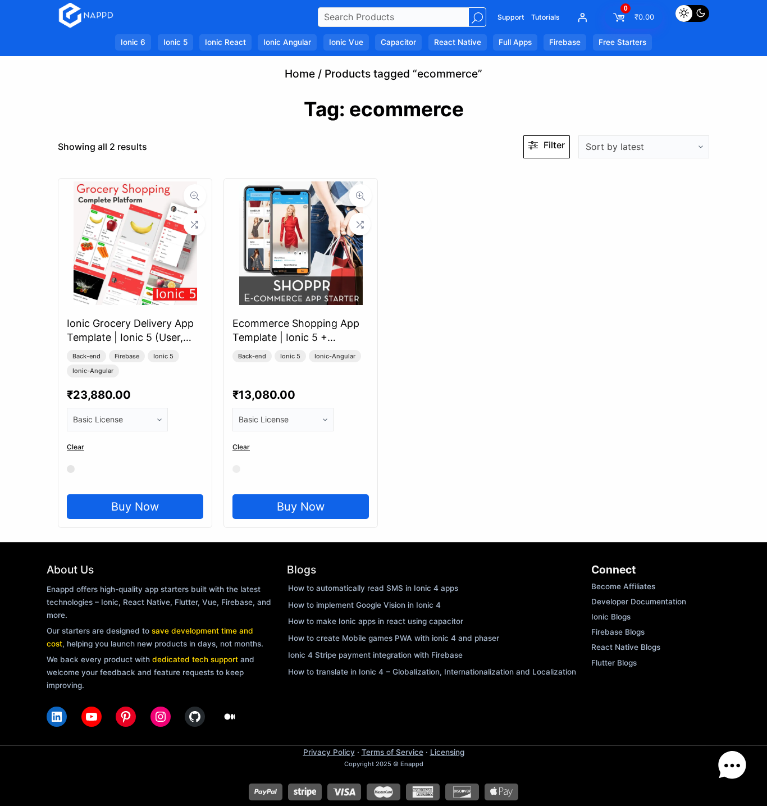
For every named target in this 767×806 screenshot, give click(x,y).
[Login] (582, 17)
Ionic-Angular (92, 371)
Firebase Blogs (618, 631)
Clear (75, 447)
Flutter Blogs (614, 662)
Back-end (86, 356)
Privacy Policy (329, 752)
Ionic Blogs (611, 616)
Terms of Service (392, 752)
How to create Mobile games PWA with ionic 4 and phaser (393, 638)
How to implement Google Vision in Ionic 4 (364, 604)
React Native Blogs (625, 647)
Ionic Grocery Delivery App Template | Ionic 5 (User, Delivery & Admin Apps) (130, 337)
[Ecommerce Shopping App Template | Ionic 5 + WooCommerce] (301, 301)
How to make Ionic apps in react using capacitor (375, 621)
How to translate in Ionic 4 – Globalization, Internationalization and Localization (432, 671)
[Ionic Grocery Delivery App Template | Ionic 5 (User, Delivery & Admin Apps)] (135, 301)
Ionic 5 (163, 356)
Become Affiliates (623, 586)
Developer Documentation (638, 601)
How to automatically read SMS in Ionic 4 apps (373, 588)
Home (300, 73)
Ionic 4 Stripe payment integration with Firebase (375, 654)
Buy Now (135, 506)
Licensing (447, 752)
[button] (732, 768)
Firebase (127, 356)
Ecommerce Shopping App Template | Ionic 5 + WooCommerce (295, 337)
